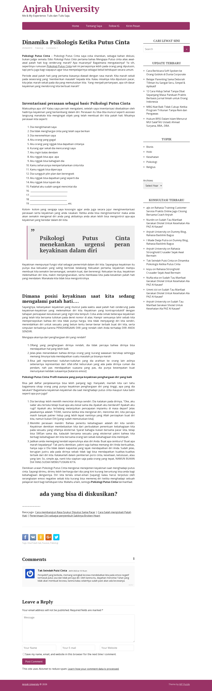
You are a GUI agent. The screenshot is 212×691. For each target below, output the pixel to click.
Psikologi (39, 48)
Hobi (149, 152)
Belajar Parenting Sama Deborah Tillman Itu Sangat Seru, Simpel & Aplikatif (165, 83)
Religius (151, 167)
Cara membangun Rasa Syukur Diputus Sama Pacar (65, 512)
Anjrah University (60, 8)
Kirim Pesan (133, 26)
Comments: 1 (52, 48)
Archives (148, 180)
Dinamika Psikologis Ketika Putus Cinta (167, 262)
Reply (131, 585)
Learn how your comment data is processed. (93, 669)
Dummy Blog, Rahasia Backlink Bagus (166, 233)
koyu (149, 269)
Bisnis (149, 147)
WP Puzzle (184, 684)
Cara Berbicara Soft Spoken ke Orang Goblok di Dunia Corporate (166, 72)
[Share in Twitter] (56, 537)
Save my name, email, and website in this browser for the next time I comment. (70, 654)
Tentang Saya (94, 26)
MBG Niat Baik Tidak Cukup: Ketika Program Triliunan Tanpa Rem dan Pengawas (166, 110)
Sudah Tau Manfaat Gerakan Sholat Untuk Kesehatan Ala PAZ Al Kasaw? (167, 223)
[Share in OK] (41, 537)
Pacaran (45, 543)
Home (75, 26)
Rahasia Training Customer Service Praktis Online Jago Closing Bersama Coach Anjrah (166, 211)
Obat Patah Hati (34, 543)
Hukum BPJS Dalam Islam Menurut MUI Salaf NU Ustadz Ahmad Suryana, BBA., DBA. (166, 122)
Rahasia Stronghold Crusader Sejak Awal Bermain (165, 252)
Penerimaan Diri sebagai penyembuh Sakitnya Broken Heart (65, 515)
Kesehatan (152, 157)
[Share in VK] (33, 537)
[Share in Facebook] (25, 537)
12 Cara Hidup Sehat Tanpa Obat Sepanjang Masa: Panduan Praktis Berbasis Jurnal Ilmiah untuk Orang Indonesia (167, 96)
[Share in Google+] (48, 537)
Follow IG (114, 26)
